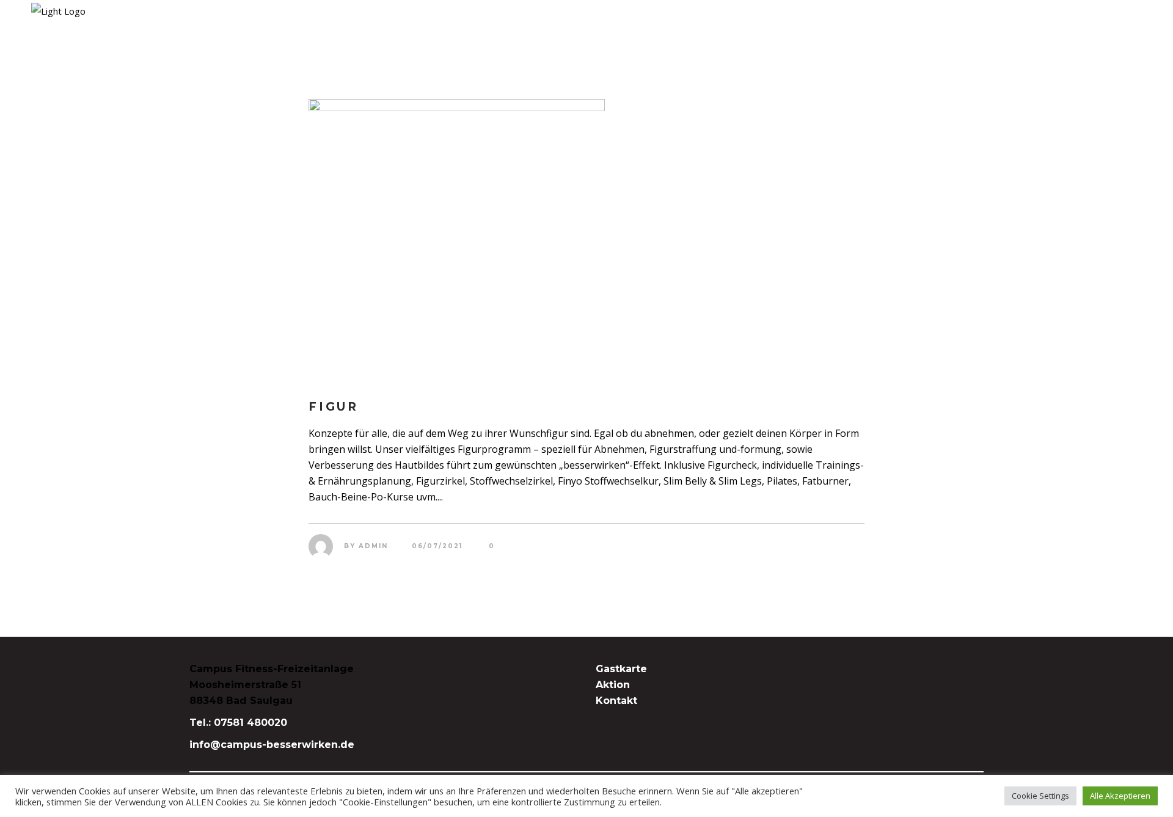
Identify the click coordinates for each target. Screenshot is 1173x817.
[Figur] (586, 238)
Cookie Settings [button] (1040, 795)
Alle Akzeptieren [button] (1120, 795)
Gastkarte (621, 669)
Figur (334, 407)
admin (373, 546)
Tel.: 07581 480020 (238, 722)
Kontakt (616, 700)
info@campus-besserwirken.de (271, 744)
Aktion (613, 685)
